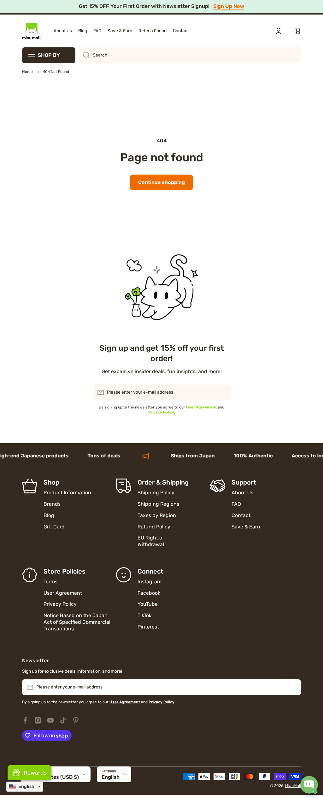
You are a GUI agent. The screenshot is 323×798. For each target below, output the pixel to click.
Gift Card (54, 527)
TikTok (144, 615)
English (111, 777)
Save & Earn (246, 527)
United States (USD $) (52, 777)
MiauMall (293, 785)
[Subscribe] (223, 392)
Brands (52, 504)
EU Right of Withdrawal (151, 541)
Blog (49, 515)
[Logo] (31, 30)
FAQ (236, 504)
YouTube (148, 604)
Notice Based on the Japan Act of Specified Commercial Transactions (77, 622)
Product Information (67, 493)
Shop (51, 482)
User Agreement (63, 593)
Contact (241, 515)
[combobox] (190, 55)
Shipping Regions (158, 504)
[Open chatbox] (309, 785)
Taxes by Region (157, 515)
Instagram (150, 582)
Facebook (149, 593)
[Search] (84, 55)
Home (27, 71)
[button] (298, 31)
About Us (242, 493)
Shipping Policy (156, 493)
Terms (50, 582)
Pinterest (148, 627)
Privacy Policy (60, 604)
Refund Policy (154, 527)
